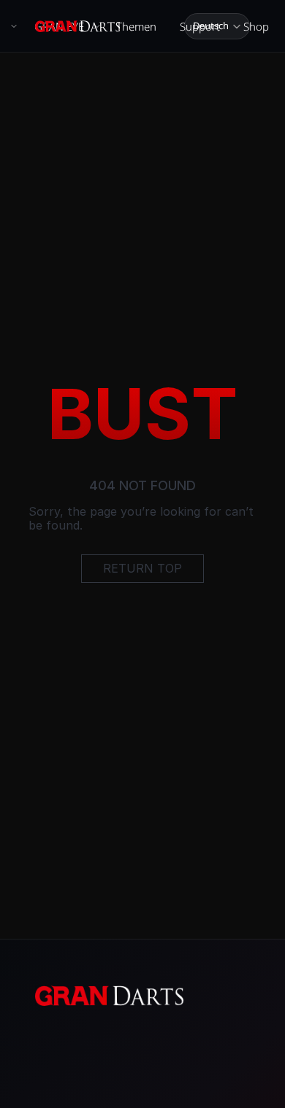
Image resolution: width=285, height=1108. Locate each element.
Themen (136, 26)
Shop (256, 26)
